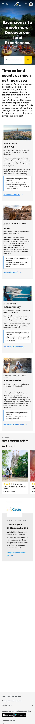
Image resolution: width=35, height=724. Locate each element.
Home (4, 508)
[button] (26, 4)
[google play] (20, 715)
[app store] (8, 715)
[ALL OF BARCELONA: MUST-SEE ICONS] (15, 472)
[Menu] (3, 4)
